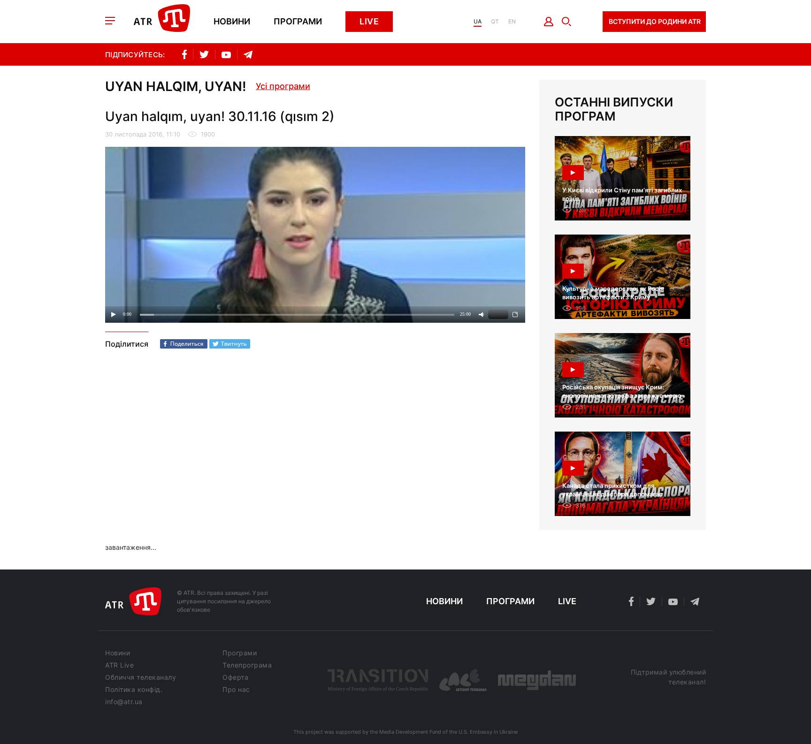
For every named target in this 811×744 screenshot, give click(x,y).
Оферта (235, 677)
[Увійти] (549, 21)
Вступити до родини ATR (655, 21)
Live (369, 21)
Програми (298, 21)
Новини (232, 21)
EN (512, 21)
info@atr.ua (124, 701)
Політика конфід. (133, 689)
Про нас (236, 689)
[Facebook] (183, 344)
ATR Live (119, 665)
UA (478, 21)
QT (495, 21)
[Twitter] (229, 344)
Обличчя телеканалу (140, 677)
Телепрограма (247, 665)
